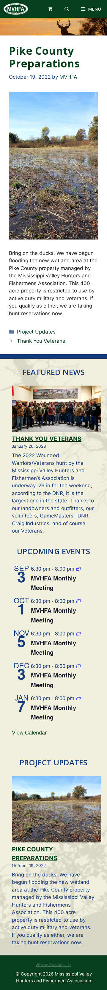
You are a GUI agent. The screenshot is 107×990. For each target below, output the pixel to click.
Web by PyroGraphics (53, 964)
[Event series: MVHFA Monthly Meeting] (78, 569)
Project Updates (36, 332)
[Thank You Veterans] (56, 410)
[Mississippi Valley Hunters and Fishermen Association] (15, 9)
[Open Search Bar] (67, 9)
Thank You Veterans (41, 341)
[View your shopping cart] (50, 9)
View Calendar (29, 732)
